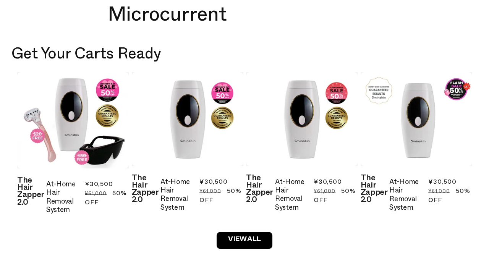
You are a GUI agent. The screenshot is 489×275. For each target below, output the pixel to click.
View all (244, 240)
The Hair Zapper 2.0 (30, 192)
